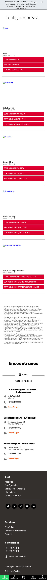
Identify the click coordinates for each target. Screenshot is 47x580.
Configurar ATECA (11, 59)
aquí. (24, 8)
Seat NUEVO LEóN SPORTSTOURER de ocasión (21, 287)
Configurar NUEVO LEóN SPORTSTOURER (20, 277)
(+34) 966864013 (14, 428)
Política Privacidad (23, 566)
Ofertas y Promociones (15, 530)
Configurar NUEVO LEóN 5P (15, 222)
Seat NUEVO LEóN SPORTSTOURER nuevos (20, 282)
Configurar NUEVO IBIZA (14, 168)
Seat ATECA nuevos (11, 65)
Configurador (11, 485)
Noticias (8, 534)
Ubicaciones (10, 492)
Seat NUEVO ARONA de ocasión (16, 124)
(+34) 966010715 (14, 454)
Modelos (9, 482)
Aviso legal (9, 566)
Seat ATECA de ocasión (13, 70)
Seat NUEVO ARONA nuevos (15, 119)
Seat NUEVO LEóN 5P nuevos (15, 228)
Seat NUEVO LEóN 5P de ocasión (17, 233)
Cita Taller (9, 527)
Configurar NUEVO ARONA (14, 114)
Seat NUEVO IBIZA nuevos (14, 173)
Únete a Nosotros (13, 495)
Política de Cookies (12, 571)
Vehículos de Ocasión (15, 488)
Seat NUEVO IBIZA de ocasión (15, 178)
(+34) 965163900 (14, 402)
